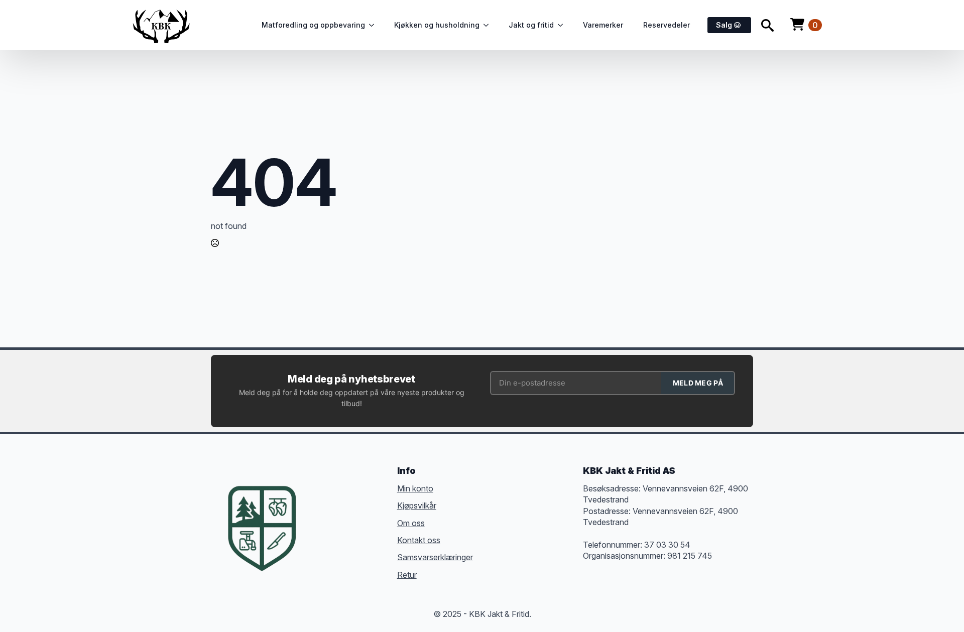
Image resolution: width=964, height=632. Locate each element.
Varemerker (603, 25)
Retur (407, 575)
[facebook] (318, 513)
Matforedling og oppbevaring (313, 25)
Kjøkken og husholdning (436, 25)
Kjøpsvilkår (416, 505)
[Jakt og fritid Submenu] (563, 25)
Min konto (415, 488)
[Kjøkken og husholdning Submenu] (489, 25)
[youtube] (318, 531)
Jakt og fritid (531, 25)
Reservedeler (666, 25)
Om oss (411, 523)
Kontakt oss (418, 540)
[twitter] (336, 513)
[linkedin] (373, 513)
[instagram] (354, 513)
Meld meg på (698, 382)
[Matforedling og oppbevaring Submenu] (374, 25)
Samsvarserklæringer (435, 557)
